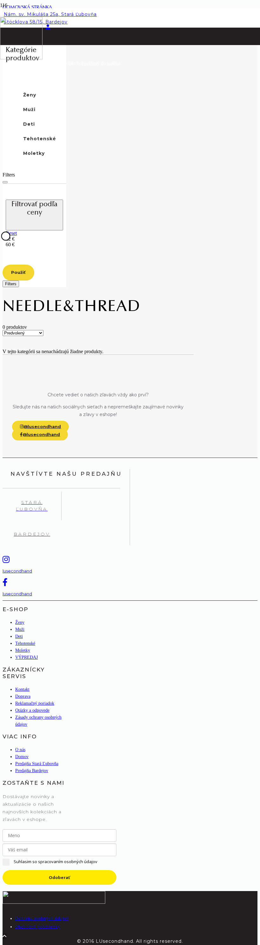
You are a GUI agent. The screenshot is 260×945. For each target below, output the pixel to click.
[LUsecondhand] (54, 902)
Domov (22, 756)
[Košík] (45, 45)
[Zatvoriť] (5, 182)
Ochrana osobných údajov (42, 918)
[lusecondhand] (34, 559)
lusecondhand (17, 570)
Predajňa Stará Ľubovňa (36, 763)
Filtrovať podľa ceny (34, 208)
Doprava (22, 696)
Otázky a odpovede (32, 710)
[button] (45, 10)
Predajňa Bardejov (31, 770)
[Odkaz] (48, 27)
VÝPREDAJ (26, 657)
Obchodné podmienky (37, 926)
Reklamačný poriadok (34, 703)
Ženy (19, 622)
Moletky (22, 650)
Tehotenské (25, 643)
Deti (19, 636)
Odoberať (59, 877)
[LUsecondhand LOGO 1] (21, 57)
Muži (19, 629)
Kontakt (22, 689)
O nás (20, 749)
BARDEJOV (32, 534)
